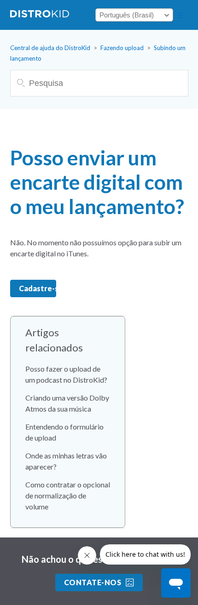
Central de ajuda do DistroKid (50, 47)
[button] (180, 15)
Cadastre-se (37, 288)
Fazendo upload (122, 47)
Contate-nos (92, 582)
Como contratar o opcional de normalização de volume (67, 495)
